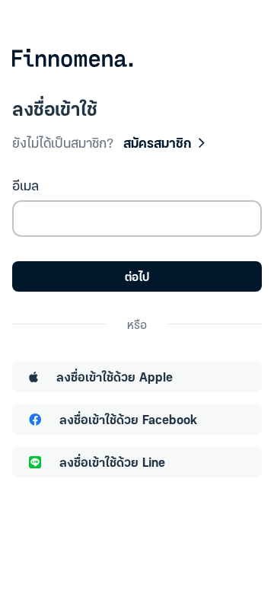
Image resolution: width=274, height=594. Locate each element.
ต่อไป (137, 276)
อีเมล (25, 185)
